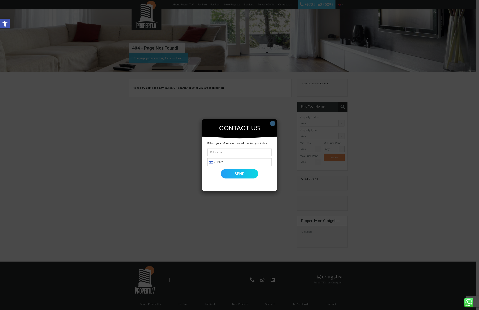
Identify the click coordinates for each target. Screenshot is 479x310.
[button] (5, 23)
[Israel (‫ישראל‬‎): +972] (212, 162)
